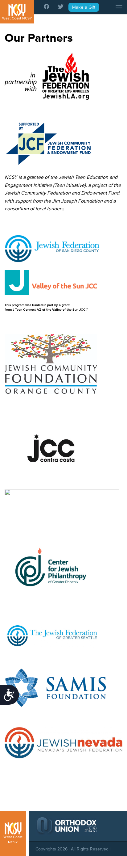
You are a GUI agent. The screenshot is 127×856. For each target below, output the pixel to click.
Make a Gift (83, 7)
